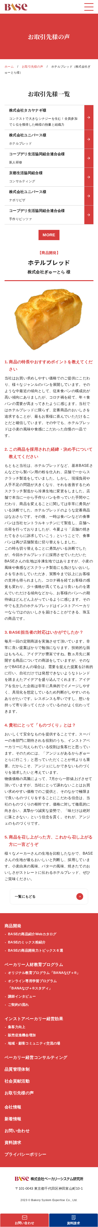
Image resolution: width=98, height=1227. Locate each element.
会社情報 (13, 1107)
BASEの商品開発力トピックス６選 (35, 950)
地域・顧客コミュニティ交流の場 (34, 1043)
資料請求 (13, 1142)
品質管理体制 (17, 1069)
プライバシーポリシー (25, 1154)
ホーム (9, 66)
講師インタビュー (22, 996)
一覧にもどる (25, 896)
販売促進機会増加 (22, 1035)
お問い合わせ (17, 1130)
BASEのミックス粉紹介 (27, 942)
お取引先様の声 (32, 66)
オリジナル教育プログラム (44, 973)
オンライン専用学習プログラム (32, 984)
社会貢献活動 (17, 1081)
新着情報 (13, 1119)
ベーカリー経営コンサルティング (36, 1057)
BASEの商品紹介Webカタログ (32, 934)
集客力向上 (17, 1027)
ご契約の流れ (18, 1004)
